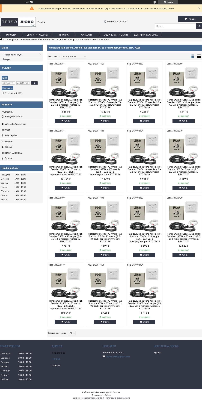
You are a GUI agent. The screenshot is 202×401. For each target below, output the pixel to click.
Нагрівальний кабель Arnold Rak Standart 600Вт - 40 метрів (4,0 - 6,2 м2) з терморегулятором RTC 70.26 (144, 170)
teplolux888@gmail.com (16, 124)
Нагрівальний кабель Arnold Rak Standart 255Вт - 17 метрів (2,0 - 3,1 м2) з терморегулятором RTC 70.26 (144, 103)
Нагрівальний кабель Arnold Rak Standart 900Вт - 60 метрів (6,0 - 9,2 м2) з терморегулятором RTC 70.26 (105, 305)
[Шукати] (199, 26)
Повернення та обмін (115, 35)
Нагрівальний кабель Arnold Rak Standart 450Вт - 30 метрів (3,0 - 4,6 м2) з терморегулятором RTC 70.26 (183, 103)
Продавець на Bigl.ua (101, 395)
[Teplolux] (18, 26)
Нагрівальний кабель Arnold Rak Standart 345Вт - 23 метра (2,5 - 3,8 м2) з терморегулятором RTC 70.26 (105, 238)
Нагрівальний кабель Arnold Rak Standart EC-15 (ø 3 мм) (38, 39)
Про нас (64, 35)
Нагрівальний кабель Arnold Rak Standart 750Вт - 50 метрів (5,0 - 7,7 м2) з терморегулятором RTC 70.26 (65, 238)
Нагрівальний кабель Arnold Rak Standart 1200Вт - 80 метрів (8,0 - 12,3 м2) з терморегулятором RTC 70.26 (144, 305)
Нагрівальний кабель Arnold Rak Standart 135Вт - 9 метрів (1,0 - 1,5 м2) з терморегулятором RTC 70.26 (183, 170)
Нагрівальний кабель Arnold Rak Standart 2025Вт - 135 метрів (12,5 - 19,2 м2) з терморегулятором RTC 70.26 (105, 170)
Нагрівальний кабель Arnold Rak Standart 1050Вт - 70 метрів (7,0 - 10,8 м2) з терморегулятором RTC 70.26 (105, 103)
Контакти (86, 35)
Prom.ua (116, 392)
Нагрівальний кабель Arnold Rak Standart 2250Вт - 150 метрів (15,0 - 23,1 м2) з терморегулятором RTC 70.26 (65, 305)
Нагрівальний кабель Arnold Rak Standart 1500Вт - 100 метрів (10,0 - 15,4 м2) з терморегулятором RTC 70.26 (65, 170)
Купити (67, 121)
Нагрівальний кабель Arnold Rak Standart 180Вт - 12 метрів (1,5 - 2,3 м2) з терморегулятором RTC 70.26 (65, 103)
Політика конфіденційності (118, 398)
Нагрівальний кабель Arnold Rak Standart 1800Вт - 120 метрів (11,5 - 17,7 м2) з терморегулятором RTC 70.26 (144, 238)
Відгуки (6, 59)
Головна (11, 35)
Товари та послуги (37, 35)
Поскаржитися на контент (92, 398)
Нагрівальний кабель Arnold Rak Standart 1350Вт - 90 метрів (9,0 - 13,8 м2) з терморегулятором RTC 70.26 (183, 238)
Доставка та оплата (146, 35)
